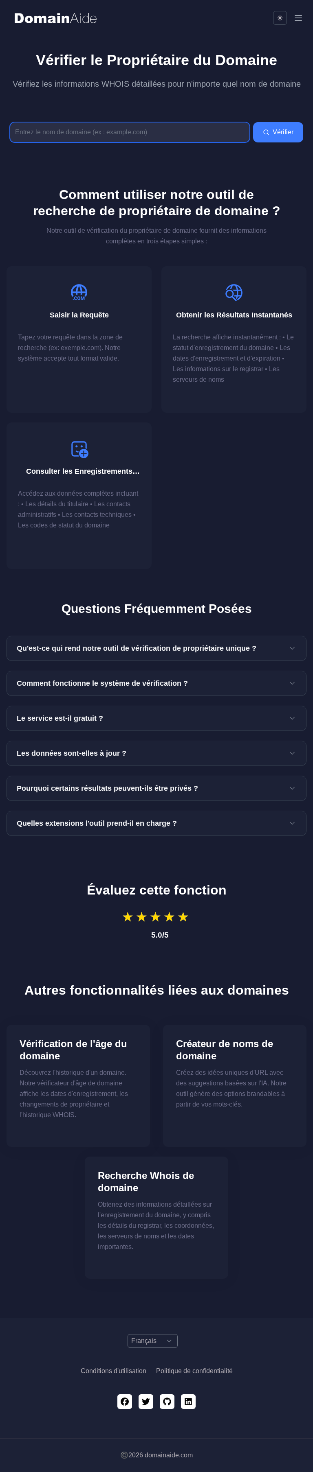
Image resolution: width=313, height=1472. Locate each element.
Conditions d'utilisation (113, 1370)
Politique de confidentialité (194, 1370)
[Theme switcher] (280, 18)
